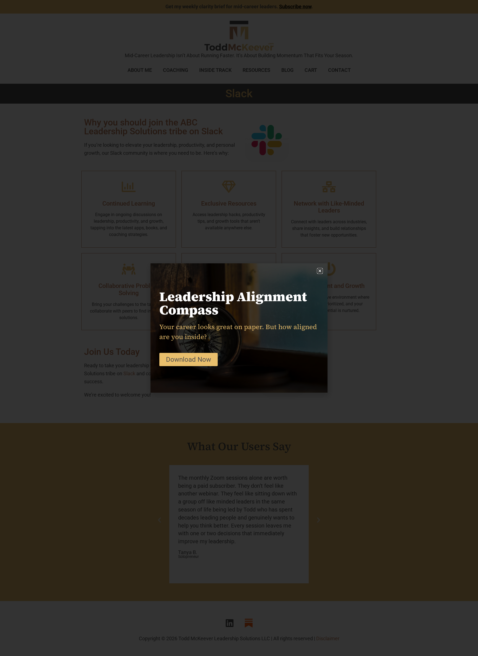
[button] (320, 271)
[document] (239, 328)
